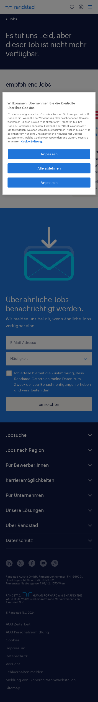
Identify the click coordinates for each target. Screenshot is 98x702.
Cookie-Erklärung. (32, 141)
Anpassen (49, 154)
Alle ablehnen (49, 168)
